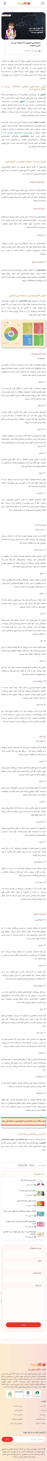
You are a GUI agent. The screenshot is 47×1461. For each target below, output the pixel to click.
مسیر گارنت (18, 1406)
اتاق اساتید (18, 1410)
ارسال (23, 1324)
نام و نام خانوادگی (35, 1248)
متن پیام (38, 1285)
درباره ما (43, 1414)
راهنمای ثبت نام (16, 1423)
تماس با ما (18, 1414)
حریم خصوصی (41, 1419)
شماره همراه (37, 1273)
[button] (4, 3)
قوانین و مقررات (16, 1419)
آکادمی (43, 1406)
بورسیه (43, 1410)
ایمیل (39, 1260)
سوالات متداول (41, 1423)
